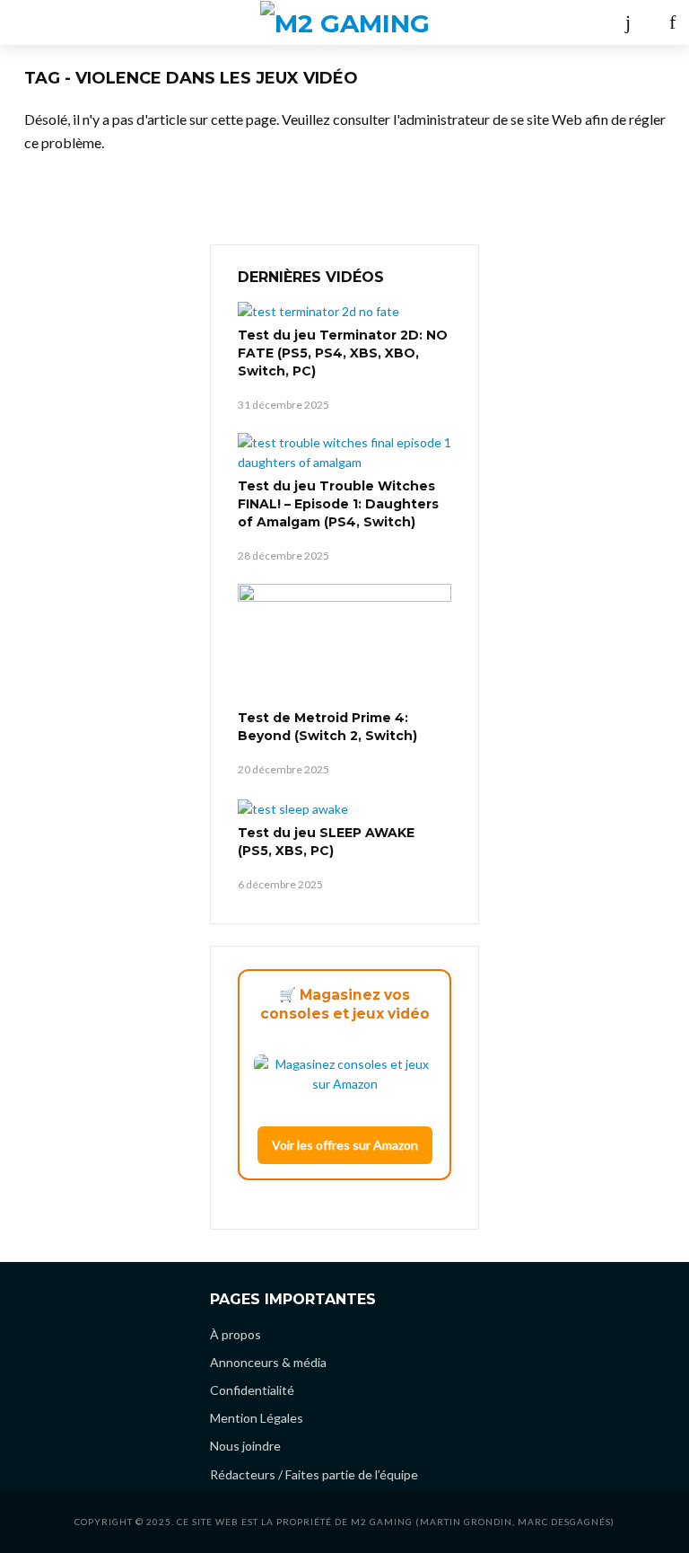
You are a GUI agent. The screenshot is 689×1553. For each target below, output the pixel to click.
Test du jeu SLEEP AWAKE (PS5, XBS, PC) (326, 842)
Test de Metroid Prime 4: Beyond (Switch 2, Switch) (327, 727)
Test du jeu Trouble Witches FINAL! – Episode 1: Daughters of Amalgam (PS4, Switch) (338, 504)
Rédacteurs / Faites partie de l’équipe (314, 1474)
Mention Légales (256, 1417)
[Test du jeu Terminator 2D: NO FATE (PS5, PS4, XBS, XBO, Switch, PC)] (344, 311)
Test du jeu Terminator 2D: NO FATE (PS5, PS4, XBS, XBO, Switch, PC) (343, 353)
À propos (235, 1334)
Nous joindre (245, 1445)
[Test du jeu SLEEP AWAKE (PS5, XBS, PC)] (344, 808)
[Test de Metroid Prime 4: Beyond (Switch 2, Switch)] (344, 644)
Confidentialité (252, 1390)
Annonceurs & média (268, 1362)
